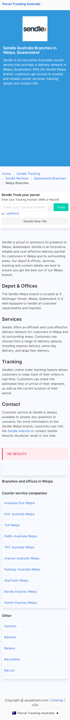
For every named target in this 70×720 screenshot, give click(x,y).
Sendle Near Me (35, 221)
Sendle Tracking (28, 174)
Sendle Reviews (16, 178)
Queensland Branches (50, 178)
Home (6, 174)
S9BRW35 (12, 213)
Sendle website (19, 431)
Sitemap (57, 700)
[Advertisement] (35, 129)
